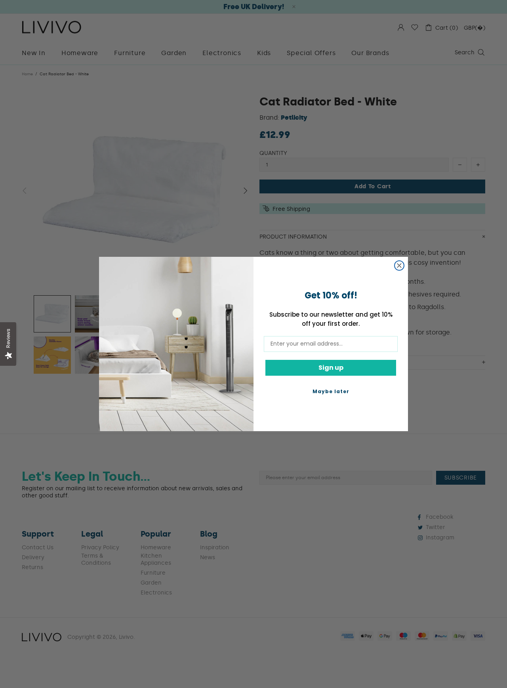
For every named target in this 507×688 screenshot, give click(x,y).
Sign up (330, 367)
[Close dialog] (399, 265)
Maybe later (331, 391)
